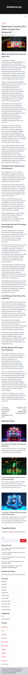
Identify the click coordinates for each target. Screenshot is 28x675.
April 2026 (4, 584)
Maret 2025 (5, 593)
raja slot (4, 634)
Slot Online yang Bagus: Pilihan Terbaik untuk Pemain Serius (13, 478)
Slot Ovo (4, 660)
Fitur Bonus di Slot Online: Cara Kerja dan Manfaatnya (14, 445)
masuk (11, 532)
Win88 (3, 649)
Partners (5, 664)
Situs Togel (5, 645)
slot (10, 62)
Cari (3, 538)
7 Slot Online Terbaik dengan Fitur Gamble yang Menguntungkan (14, 513)
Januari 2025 (5, 598)
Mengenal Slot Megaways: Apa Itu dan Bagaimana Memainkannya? (12, 566)
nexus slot (5, 627)
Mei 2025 (4, 587)
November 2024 (6, 604)
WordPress (12, 673)
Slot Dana (4, 642)
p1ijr (4, 35)
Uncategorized (5, 619)
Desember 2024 (6, 601)
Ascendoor (17, 671)
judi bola (4, 638)
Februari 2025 (5, 595)
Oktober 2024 (5, 607)
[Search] (25, 16)
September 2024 (6, 609)
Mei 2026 (4, 581)
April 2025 (4, 590)
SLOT (4, 23)
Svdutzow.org (14, 7)
